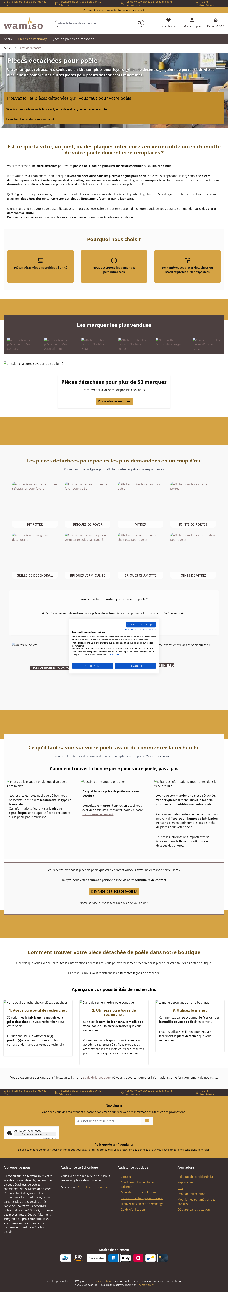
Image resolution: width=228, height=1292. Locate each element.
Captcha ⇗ (50, 1138)
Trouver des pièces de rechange (142, 1204)
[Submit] (147, 1121)
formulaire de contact (131, 10)
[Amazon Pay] (78, 1258)
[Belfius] (138, 1258)
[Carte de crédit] (162, 1258)
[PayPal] (113, 1258)
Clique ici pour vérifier (35, 1134)
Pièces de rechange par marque (142, 1198)
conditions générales (197, 1149)
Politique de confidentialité (196, 1177)
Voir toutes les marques (114, 401)
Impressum (185, 1182)
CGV (180, 1188)
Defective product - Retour (138, 1192)
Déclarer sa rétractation (194, 1209)
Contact (126, 1177)
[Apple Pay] (125, 1258)
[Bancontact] (150, 1258)
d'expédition (103, 1281)
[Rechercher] (140, 23)
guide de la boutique (97, 1077)
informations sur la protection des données (122, 1149)
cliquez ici (114, 654)
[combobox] (95, 23)
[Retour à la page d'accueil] (23, 23)
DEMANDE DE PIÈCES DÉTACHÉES (114, 891)
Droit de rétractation (192, 1194)
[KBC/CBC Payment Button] (65, 1258)
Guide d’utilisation (133, 1209)
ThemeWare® (145, 1284)
